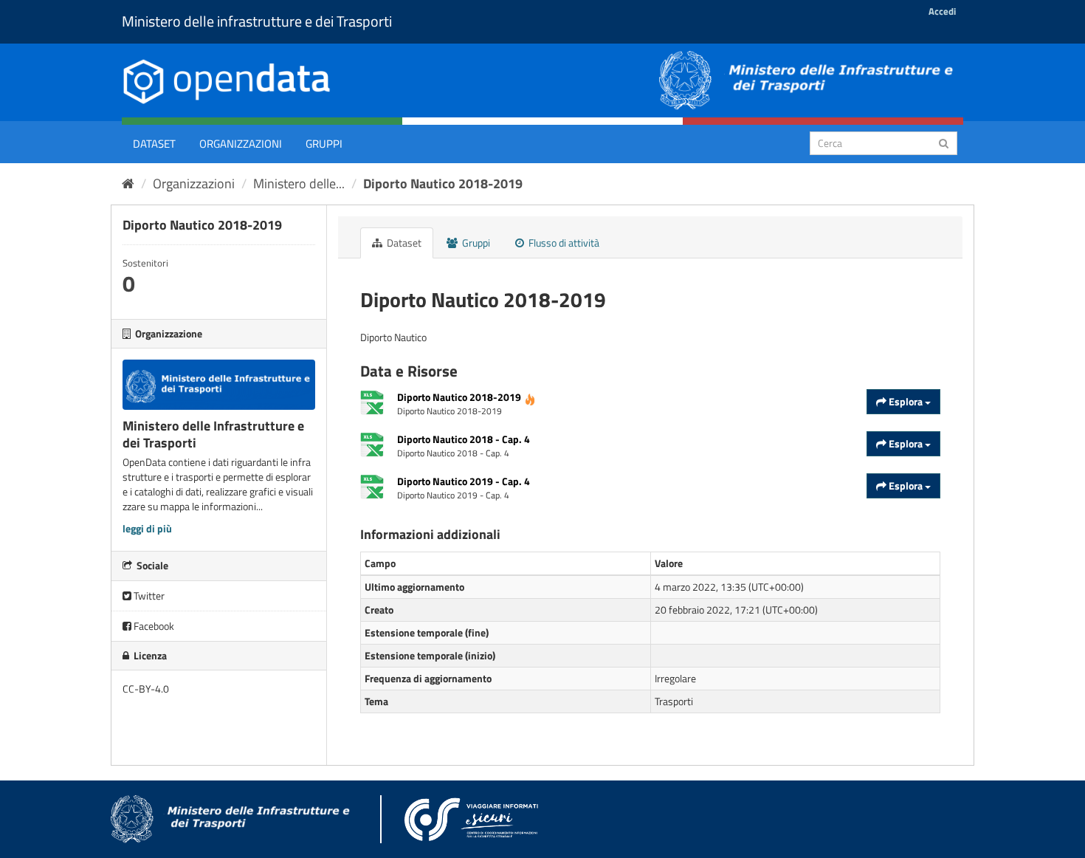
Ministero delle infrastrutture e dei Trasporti (257, 21)
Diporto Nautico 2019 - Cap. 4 (463, 481)
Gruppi (324, 143)
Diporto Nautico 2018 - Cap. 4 (463, 439)
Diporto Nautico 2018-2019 (443, 183)
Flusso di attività (562, 242)
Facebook (152, 626)
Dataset (154, 143)
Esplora (905, 401)
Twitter (148, 595)
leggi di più (147, 528)
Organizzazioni (240, 143)
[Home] (128, 183)
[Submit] (943, 142)
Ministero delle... (299, 183)
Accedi (942, 11)
